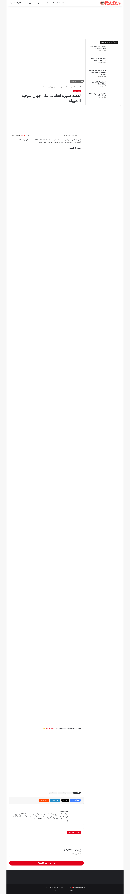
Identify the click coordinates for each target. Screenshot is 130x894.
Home (64, 3)
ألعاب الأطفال (17, 3)
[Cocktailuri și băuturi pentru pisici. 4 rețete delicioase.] (112, 98)
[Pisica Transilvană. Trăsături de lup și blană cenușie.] (112, 62)
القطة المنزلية (56, 3)
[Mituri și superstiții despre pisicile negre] (112, 86)
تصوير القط (71, 87)
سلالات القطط (45, 3)
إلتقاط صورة (50, 728)
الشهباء (69, 792)
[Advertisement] (65, 22)
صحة (25, 3)
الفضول (31, 3)
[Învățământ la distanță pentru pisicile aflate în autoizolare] (70, 842)
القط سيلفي (62, 792)
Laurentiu (74, 135)
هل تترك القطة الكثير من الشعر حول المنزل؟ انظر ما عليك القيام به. (97, 72)
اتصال (55, 890)
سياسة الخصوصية (71, 890)
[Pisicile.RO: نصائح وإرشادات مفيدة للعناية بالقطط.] (110, 2)
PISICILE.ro (76, 887)
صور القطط (53, 792)
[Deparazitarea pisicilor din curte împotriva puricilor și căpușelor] (112, 51)
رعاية (37, 3)
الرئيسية (77, 87)
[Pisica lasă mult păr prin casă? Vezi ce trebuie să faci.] (112, 74)
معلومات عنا (61, 890)
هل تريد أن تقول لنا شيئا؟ (46, 863)
